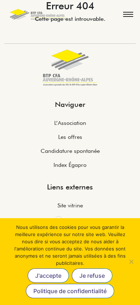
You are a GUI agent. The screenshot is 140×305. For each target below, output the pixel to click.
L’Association (70, 122)
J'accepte (48, 275)
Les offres (70, 136)
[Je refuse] (131, 261)
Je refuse (92, 275)
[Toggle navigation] (128, 14)
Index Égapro (70, 164)
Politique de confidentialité (70, 291)
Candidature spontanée (70, 150)
